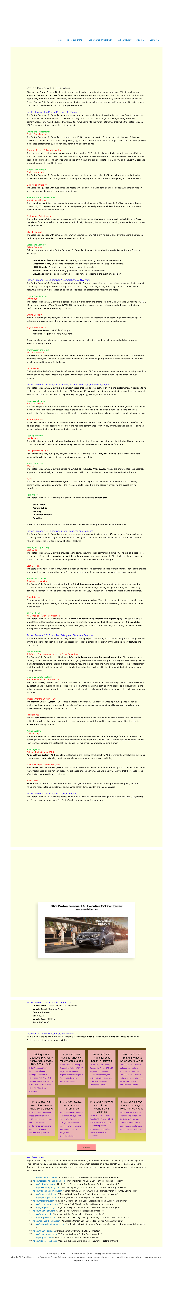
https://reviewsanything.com (46, 1187)
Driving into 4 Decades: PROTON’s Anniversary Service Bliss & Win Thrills (41, 1059)
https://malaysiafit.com (44, 1210)
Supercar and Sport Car (100, 40)
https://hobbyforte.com (44, 1184)
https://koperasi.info (42, 1214)
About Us (141, 40)
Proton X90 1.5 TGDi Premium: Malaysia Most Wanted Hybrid (131, 1105)
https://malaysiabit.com (44, 1231)
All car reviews (125, 40)
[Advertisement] (76, 17)
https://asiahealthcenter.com (46, 1221)
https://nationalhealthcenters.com (49, 1224)
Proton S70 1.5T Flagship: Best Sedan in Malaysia (101, 1057)
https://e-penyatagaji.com (45, 1204)
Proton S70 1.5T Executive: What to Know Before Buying (41, 1105)
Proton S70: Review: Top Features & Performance (71, 1105)
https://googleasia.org (43, 1207)
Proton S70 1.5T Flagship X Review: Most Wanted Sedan (71, 1057)
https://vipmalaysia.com (44, 1197)
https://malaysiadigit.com (45, 1194)
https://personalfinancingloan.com (49, 1181)
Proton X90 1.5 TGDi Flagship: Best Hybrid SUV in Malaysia (101, 1107)
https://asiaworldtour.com (45, 1177)
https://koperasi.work (43, 1237)
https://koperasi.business (45, 1241)
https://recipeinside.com (44, 1217)
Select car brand (74, 40)
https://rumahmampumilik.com (47, 1191)
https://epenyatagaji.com (45, 1234)
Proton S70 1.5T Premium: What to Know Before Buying (131, 1057)
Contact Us (155, 40)
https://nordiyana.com (43, 1200)
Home (59, 40)
